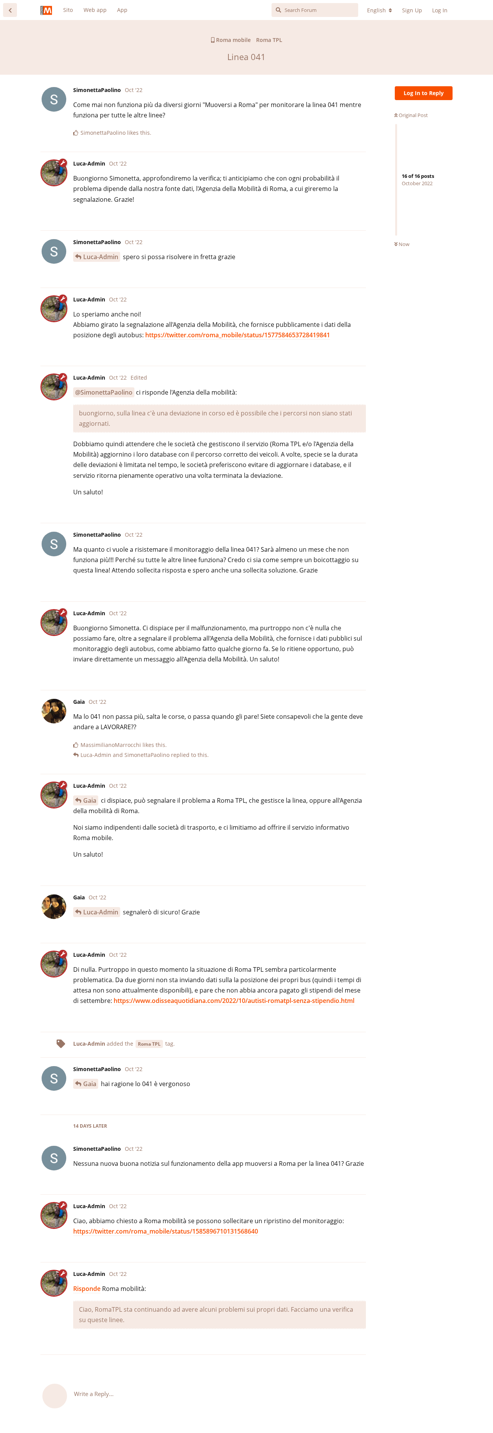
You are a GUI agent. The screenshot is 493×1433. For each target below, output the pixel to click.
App (122, 9)
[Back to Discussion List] (10, 10)
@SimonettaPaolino (103, 392)
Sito (68, 9)
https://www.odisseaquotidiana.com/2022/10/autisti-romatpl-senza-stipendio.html (234, 1000)
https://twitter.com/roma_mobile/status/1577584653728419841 (237, 335)
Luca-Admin (100, 257)
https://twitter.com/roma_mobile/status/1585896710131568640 (165, 1231)
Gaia (89, 800)
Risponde (87, 1288)
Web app (95, 9)
